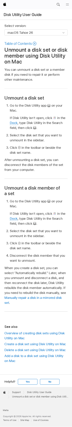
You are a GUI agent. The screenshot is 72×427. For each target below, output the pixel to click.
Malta (5, 410)
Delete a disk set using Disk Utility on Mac (35, 350)
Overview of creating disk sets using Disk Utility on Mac (34, 335)
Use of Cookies (41, 420)
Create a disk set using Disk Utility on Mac (35, 344)
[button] (58, 4)
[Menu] (67, 4)
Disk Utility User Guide (23, 14)
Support (16, 392)
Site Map (24, 420)
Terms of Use (9, 420)
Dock (13, 123)
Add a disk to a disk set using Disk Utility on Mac (33, 358)
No (49, 381)
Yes (28, 381)
